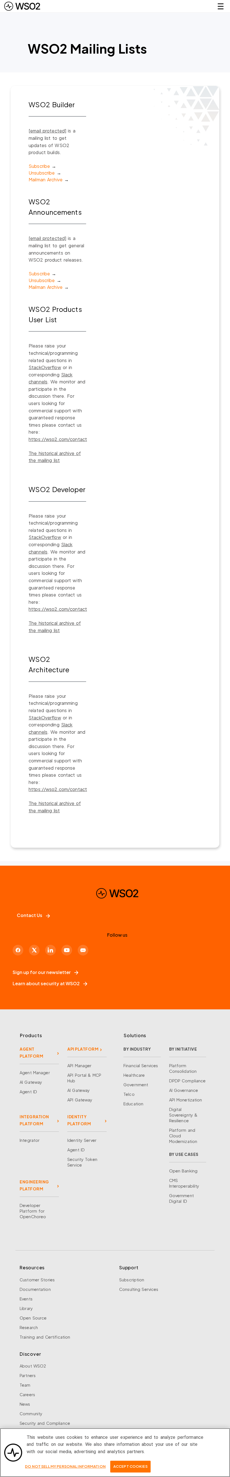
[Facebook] (18, 950)
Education (133, 1103)
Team (25, 1384)
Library (26, 1308)
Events (26, 1298)
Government (135, 1084)
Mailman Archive (46, 179)
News (25, 1404)
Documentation (35, 1289)
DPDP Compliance (187, 1080)
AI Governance (183, 1090)
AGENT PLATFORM (31, 1052)
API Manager (79, 1065)
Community (31, 1413)
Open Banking (183, 1170)
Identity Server (81, 1140)
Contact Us (29, 915)
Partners (28, 1375)
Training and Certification (45, 1336)
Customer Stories (37, 1279)
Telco (129, 1094)
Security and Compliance (45, 1423)
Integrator (30, 1140)
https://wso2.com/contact (58, 439)
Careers (27, 1394)
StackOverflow (45, 367)
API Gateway (79, 1099)
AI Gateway (31, 1082)
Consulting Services (138, 1289)
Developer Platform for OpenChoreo (33, 1211)
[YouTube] (66, 950)
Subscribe (39, 166)
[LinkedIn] (50, 950)
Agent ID (28, 1091)
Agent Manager (35, 1072)
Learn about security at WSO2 (46, 983)
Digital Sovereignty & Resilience (183, 1115)
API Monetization (185, 1099)
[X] (34, 950)
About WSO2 (33, 1365)
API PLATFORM (82, 1048)
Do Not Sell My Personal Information (65, 1466)
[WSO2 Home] (22, 6)
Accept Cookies (130, 1466)
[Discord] (83, 950)
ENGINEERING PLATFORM (34, 1185)
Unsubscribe (42, 173)
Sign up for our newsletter (42, 972)
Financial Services (140, 1065)
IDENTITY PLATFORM (79, 1120)
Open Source (33, 1317)
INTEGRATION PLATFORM (34, 1120)
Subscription (131, 1279)
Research (29, 1327)
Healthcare (134, 1075)
